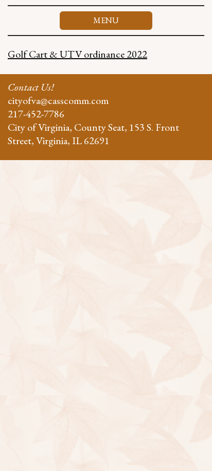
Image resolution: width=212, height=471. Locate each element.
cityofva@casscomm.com (58, 100)
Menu (106, 20)
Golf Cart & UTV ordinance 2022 (77, 54)
